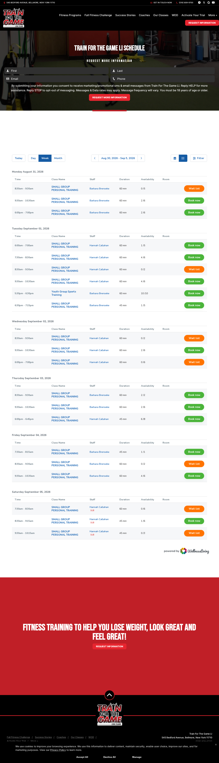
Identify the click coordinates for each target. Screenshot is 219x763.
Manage (136, 757)
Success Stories (125, 15)
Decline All (109, 757)
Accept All (82, 757)
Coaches (144, 15)
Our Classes (160, 15)
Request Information (202, 22)
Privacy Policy (58, 749)
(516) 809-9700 (185, 2)
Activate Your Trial (193, 15)
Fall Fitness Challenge (98, 15)
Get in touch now (162, 2)
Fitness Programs (70, 15)
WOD (175, 15)
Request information (109, 646)
